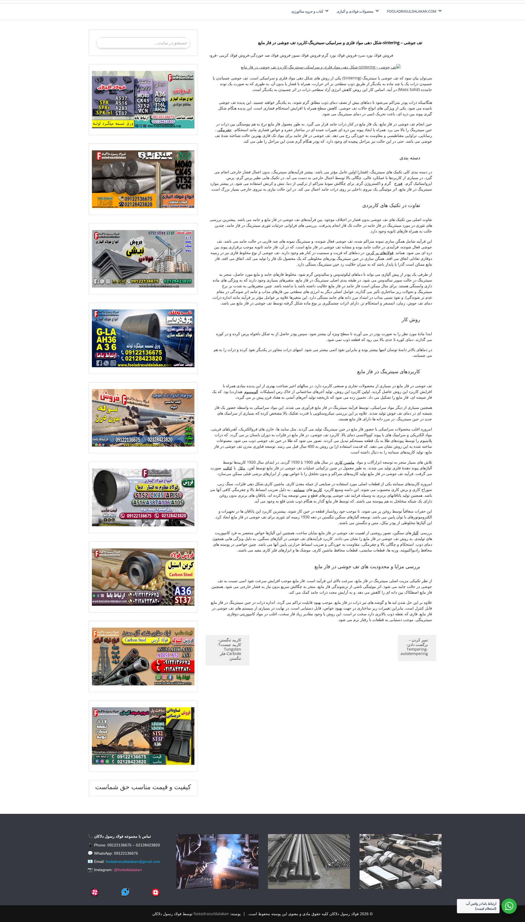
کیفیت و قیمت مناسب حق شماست (143, 786)
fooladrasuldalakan (211, 913)
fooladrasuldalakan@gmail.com (133, 861)
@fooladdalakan (128, 870)
